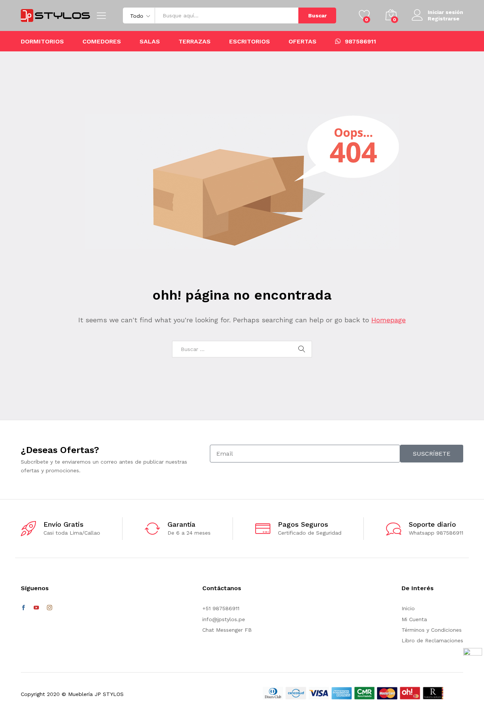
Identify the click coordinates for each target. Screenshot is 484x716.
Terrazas (194, 42)
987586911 (360, 41)
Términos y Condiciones (432, 630)
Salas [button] (150, 42)
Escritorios (249, 42)
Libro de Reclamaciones (432, 640)
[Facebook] (23, 608)
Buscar (317, 15)
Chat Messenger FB (227, 630)
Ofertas (302, 42)
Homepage (388, 320)
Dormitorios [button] (42, 42)
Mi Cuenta (414, 619)
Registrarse (443, 18)
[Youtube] (36, 608)
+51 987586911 (220, 608)
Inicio (408, 608)
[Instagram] (49, 608)
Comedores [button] (101, 42)
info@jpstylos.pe (223, 619)
